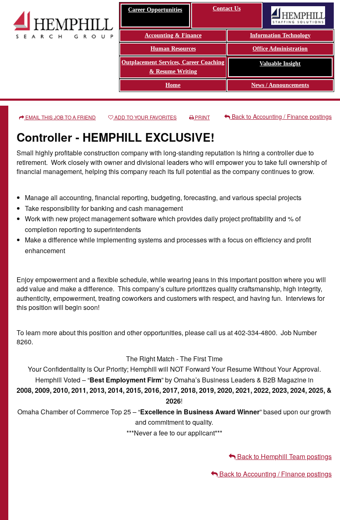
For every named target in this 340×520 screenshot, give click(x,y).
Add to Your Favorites (145, 117)
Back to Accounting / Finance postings (281, 116)
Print (202, 117)
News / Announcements (280, 85)
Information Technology (280, 35)
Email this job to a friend (60, 117)
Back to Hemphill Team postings (284, 456)
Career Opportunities (155, 10)
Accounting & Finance (173, 35)
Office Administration (280, 49)
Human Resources (173, 49)
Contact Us (226, 8)
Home (172, 85)
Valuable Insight (280, 63)
